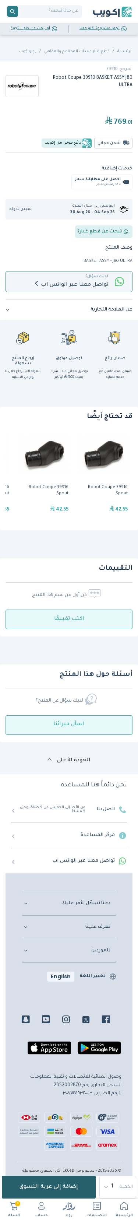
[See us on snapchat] (31, 1021)
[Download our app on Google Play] (99, 1051)
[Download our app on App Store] (49, 1051)
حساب (41, 1216)
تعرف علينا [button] (97, 927)
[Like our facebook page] (111, 1021)
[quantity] (118, 1187)
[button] (23, 209)
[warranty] (115, 337)
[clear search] (21, 11)
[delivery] (69, 337)
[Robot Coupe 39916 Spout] (102, 475)
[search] (12, 11)
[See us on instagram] (71, 1021)
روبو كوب (27, 51)
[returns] (23, 337)
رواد (69, 1216)
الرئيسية (124, 1216)
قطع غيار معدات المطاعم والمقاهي (77, 51)
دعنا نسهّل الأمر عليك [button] (85, 903)
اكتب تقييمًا (69, 619)
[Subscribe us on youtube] (51, 1021)
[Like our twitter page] (91, 1021)
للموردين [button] (100, 950)
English (61, 976)
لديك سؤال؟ (96, 276)
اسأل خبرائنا (69, 724)
